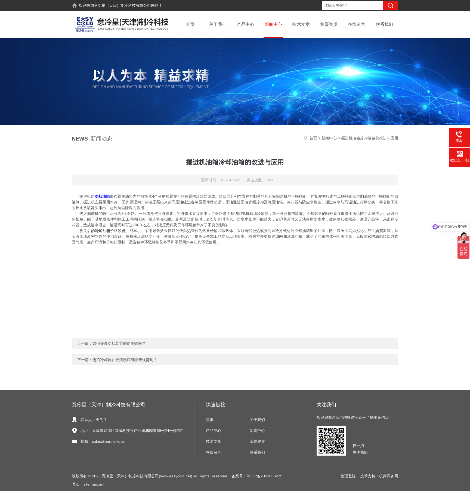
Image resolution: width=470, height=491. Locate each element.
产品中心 (245, 24)
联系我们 (384, 24)
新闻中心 (273, 24)
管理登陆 (348, 476)
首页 (190, 24)
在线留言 (356, 24)
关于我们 (218, 24)
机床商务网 (388, 476)
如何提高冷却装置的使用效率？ (119, 343)
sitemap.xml (94, 484)
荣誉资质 (329, 24)
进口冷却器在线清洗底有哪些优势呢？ (124, 360)
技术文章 (301, 24)
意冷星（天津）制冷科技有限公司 (122, 5)
